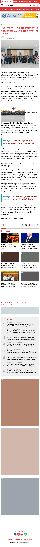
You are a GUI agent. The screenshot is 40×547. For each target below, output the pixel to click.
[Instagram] (18, 534)
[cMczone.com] (9, 5)
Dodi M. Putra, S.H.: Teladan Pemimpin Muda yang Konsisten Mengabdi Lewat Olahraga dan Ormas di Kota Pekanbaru (9, 265)
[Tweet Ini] (26, 225)
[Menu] (2, 5)
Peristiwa (4, 25)
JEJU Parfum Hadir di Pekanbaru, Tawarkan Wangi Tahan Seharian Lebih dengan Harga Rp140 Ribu (20, 338)
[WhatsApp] (25, 534)
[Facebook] (15, 534)
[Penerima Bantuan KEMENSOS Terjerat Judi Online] (10, 238)
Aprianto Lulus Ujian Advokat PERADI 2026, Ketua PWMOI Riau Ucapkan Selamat (29, 246)
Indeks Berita (28, 539)
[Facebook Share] (22, 225)
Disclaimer (18, 539)
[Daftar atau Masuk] (34, 5)
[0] (37, 5)
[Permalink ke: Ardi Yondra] (2, 37)
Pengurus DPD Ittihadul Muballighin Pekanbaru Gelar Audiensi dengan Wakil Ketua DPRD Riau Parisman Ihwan (8, 284)
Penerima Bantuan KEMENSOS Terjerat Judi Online (8, 246)
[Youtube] (21, 534)
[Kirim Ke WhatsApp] (37, 225)
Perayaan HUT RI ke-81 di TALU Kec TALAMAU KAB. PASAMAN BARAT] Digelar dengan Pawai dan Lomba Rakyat (21, 331)
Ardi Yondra (8, 37)
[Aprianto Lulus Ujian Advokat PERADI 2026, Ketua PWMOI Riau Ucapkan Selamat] (30, 238)
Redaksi (10, 539)
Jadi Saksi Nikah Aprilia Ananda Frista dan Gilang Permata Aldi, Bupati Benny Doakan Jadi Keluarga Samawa (29, 265)
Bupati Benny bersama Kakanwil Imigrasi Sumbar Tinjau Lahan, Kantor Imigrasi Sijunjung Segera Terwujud (21, 351)
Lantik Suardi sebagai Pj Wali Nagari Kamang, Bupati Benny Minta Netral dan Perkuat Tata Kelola (21, 345)
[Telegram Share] (33, 225)
